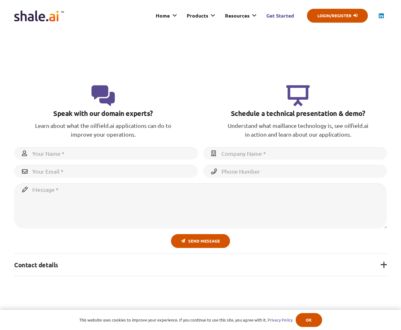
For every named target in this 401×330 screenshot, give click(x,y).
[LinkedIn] (381, 15)
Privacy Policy (280, 319)
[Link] (39, 15)
